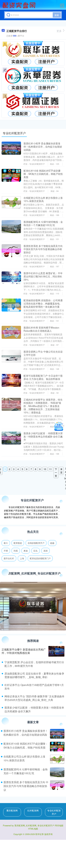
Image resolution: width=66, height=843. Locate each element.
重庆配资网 (12, 810)
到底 (16, 550)
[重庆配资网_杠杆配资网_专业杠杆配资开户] (19, 5)
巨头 (35, 550)
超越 (52, 542)
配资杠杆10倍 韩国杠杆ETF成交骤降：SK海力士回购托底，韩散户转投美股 (43, 174)
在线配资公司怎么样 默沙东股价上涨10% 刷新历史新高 (43, 199)
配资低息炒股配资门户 (40, 558)
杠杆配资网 (33, 810)
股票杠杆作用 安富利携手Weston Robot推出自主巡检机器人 (41, 329)
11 (50, 469)
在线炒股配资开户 (36, 542)
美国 (45, 550)
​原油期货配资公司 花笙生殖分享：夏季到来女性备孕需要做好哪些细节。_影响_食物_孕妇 (34, 675)
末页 (61, 470)
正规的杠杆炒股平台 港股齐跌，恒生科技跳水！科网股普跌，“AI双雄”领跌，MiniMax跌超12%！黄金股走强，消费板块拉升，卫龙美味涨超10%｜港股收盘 (43, 406)
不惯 (6, 550)
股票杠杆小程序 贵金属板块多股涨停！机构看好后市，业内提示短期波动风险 (43, 146)
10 (45, 469)
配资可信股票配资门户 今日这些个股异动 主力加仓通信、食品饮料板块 (43, 377)
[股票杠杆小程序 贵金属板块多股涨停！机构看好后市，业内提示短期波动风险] (56, 734)
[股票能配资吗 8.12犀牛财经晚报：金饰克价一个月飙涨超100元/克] (56, 772)
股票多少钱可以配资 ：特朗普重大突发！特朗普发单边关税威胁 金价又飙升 (43, 436)
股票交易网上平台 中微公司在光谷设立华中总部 (43, 353)
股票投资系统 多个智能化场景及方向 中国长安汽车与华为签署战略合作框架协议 (43, 249)
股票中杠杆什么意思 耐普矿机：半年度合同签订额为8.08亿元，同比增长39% (43, 276)
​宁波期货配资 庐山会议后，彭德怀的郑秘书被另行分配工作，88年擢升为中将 (34, 664)
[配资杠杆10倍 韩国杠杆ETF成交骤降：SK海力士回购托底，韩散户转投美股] (56, 746)
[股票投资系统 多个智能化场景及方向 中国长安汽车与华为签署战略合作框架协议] (56, 786)
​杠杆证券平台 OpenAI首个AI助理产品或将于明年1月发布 (34, 686)
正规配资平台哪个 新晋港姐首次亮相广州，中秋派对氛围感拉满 (24, 651)
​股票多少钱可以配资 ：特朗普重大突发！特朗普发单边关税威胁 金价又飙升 (34, 709)
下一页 (56, 472)
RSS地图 (59, 825)
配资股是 (18, 542)
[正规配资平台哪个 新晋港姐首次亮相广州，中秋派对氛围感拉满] (56, 651)
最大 (6, 542)
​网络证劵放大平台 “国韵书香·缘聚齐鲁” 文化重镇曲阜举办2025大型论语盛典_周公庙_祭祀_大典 (34, 698)
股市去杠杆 (9, 558)
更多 (59, 31)
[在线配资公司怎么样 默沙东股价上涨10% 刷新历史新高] (56, 759)
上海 (22, 558)
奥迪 (26, 550)
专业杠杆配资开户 (54, 812)
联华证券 (39, 834)
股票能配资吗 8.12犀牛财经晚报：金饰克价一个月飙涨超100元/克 (43, 223)
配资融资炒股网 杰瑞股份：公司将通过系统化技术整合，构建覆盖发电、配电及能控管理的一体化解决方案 (43, 303)
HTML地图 (33, 828)
